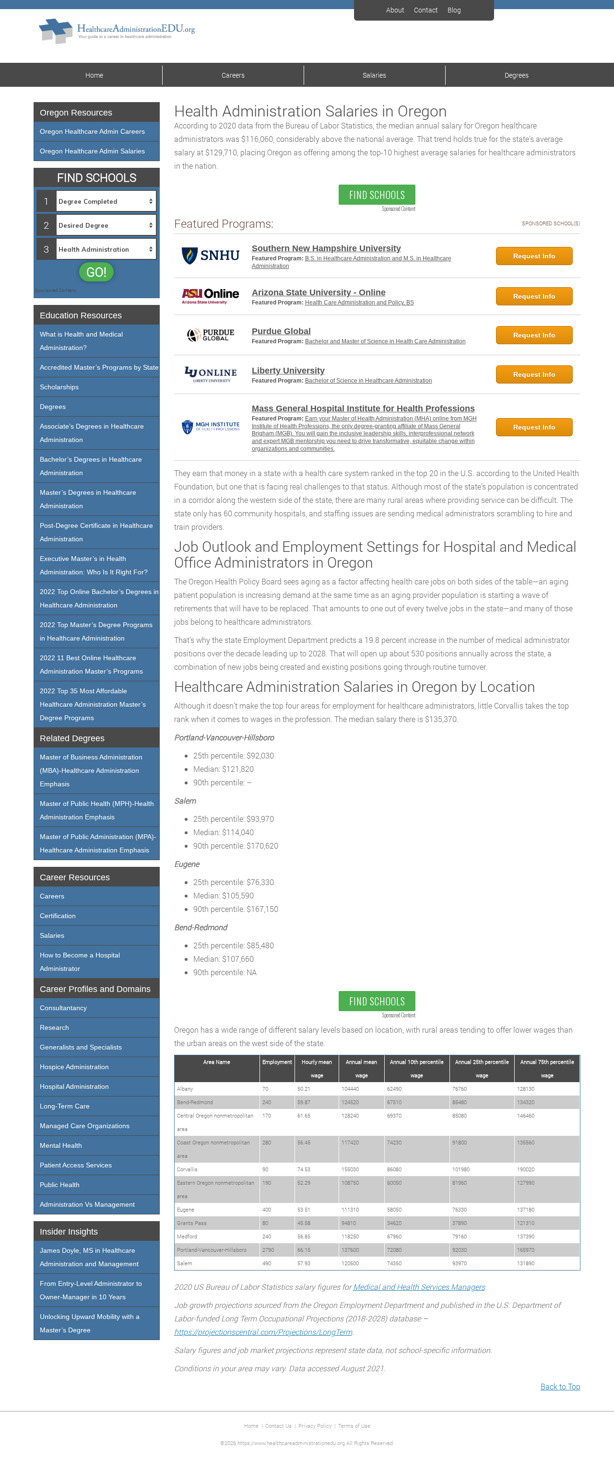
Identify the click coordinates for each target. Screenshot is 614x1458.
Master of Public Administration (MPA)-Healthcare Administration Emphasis (98, 843)
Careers (233, 75)
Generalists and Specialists (81, 1047)
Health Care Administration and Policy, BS (359, 302)
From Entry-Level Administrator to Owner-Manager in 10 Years (91, 1290)
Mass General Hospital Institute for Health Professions (363, 408)
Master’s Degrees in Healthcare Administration (88, 499)
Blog (454, 9)
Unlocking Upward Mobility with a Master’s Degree (90, 1323)
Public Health (60, 1185)
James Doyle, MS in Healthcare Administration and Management (89, 1257)
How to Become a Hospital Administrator (80, 961)
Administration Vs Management (87, 1204)
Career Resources (75, 877)
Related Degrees (72, 738)
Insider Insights (69, 1231)
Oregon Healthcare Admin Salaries (92, 151)
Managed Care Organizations (85, 1126)
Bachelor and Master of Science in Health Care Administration (385, 341)
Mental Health (61, 1145)
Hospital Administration (74, 1086)
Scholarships (59, 387)
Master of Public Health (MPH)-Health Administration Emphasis (97, 810)
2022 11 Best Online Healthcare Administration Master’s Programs (91, 664)
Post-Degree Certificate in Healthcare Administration (96, 532)
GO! (96, 272)
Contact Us (278, 1425)
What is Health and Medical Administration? (81, 340)
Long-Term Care (65, 1106)
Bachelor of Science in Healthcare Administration (368, 380)
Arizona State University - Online (319, 292)
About (395, 9)
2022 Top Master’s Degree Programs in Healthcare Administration (96, 631)
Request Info (534, 256)
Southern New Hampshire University (326, 248)
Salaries (374, 75)
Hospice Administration (74, 1067)
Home (94, 75)
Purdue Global (281, 331)
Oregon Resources (76, 112)
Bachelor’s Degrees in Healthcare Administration (91, 466)
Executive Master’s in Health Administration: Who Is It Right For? (94, 565)
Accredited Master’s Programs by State (99, 367)
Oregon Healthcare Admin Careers (92, 131)
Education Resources (81, 315)
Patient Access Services (76, 1165)
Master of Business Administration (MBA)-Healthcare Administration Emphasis (91, 770)
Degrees (517, 75)
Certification (58, 916)
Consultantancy (63, 1008)
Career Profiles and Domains (95, 989)
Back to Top (560, 1386)
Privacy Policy (314, 1425)
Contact (426, 9)
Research (54, 1027)
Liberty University (288, 370)
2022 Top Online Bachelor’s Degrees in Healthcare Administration (99, 598)
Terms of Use (354, 1425)
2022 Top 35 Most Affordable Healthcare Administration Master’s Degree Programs (93, 704)
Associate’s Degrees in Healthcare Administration (92, 432)
